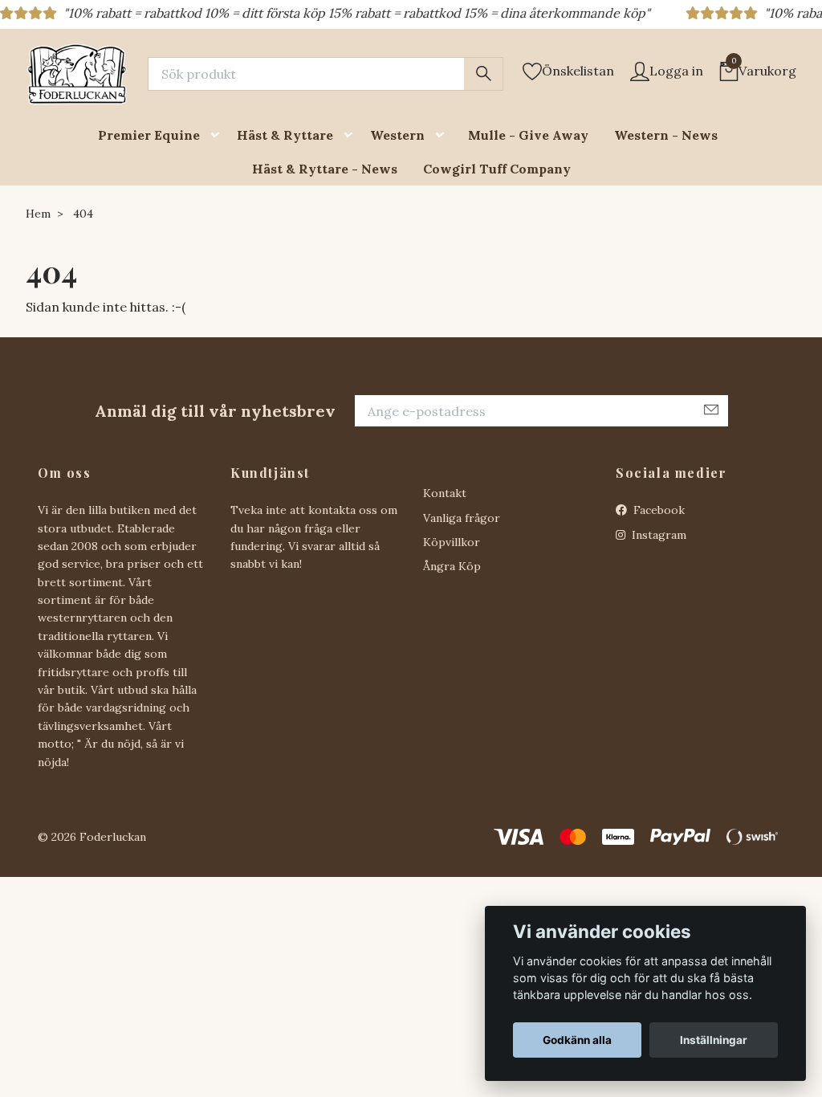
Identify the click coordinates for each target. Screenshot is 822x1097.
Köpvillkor (451, 542)
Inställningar (713, 1040)
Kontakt (444, 493)
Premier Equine (149, 135)
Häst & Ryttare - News (324, 169)
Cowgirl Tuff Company (497, 169)
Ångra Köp (452, 566)
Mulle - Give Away (528, 135)
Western (397, 135)
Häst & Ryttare (285, 135)
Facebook (657, 510)
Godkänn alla (577, 1040)
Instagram (657, 535)
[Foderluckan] (77, 74)
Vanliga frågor (461, 518)
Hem (38, 213)
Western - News (666, 135)
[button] (218, 135)
